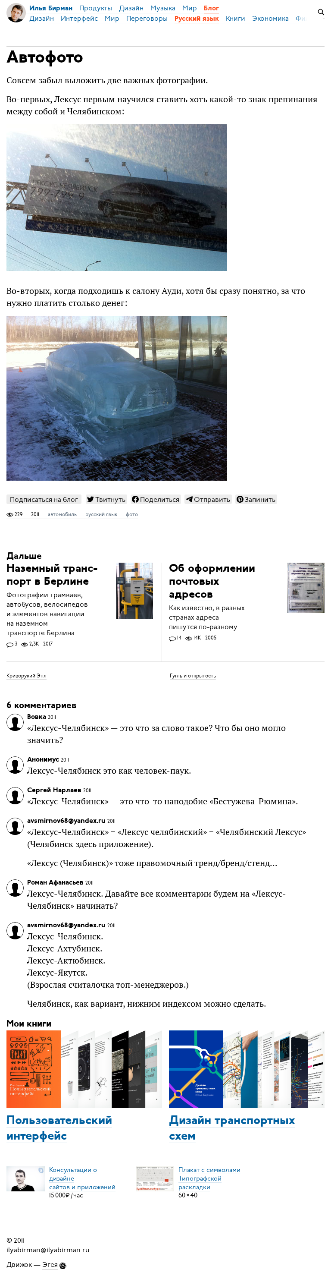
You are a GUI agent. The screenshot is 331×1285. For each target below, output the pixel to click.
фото (132, 514)
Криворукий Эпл (26, 675)
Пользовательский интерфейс (59, 1129)
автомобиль (62, 514)
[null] (106, 499)
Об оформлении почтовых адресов (212, 582)
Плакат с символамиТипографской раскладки (209, 1178)
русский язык (101, 514)
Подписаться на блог (44, 499)
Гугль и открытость (193, 675)
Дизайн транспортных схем (232, 1129)
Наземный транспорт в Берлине (51, 575)
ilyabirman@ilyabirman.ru (48, 1250)
